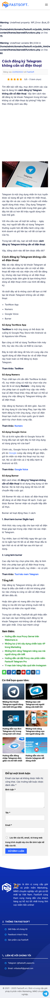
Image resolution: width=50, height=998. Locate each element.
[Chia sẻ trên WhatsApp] (4, 672)
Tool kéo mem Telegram (27, 574)
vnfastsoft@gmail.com (23, 968)
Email (8, 825)
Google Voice (21, 469)
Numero (19, 425)
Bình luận (10, 789)
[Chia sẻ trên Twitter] (14, 672)
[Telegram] (46, 994)
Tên (7, 813)
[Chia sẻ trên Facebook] (9, 672)
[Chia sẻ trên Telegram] (38, 672)
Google (12, 453)
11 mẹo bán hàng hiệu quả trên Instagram (25, 665)
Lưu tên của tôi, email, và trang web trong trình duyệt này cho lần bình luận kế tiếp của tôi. (24, 842)
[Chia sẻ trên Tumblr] (33, 672)
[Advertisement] (25, 133)
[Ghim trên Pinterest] (23, 672)
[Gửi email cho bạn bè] (18, 672)
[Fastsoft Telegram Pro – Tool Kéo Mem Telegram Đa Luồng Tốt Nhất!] (15, 4)
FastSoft (30, 72)
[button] (46, 4)
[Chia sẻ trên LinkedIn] (28, 672)
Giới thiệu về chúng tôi (17, 929)
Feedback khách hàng (17, 934)
